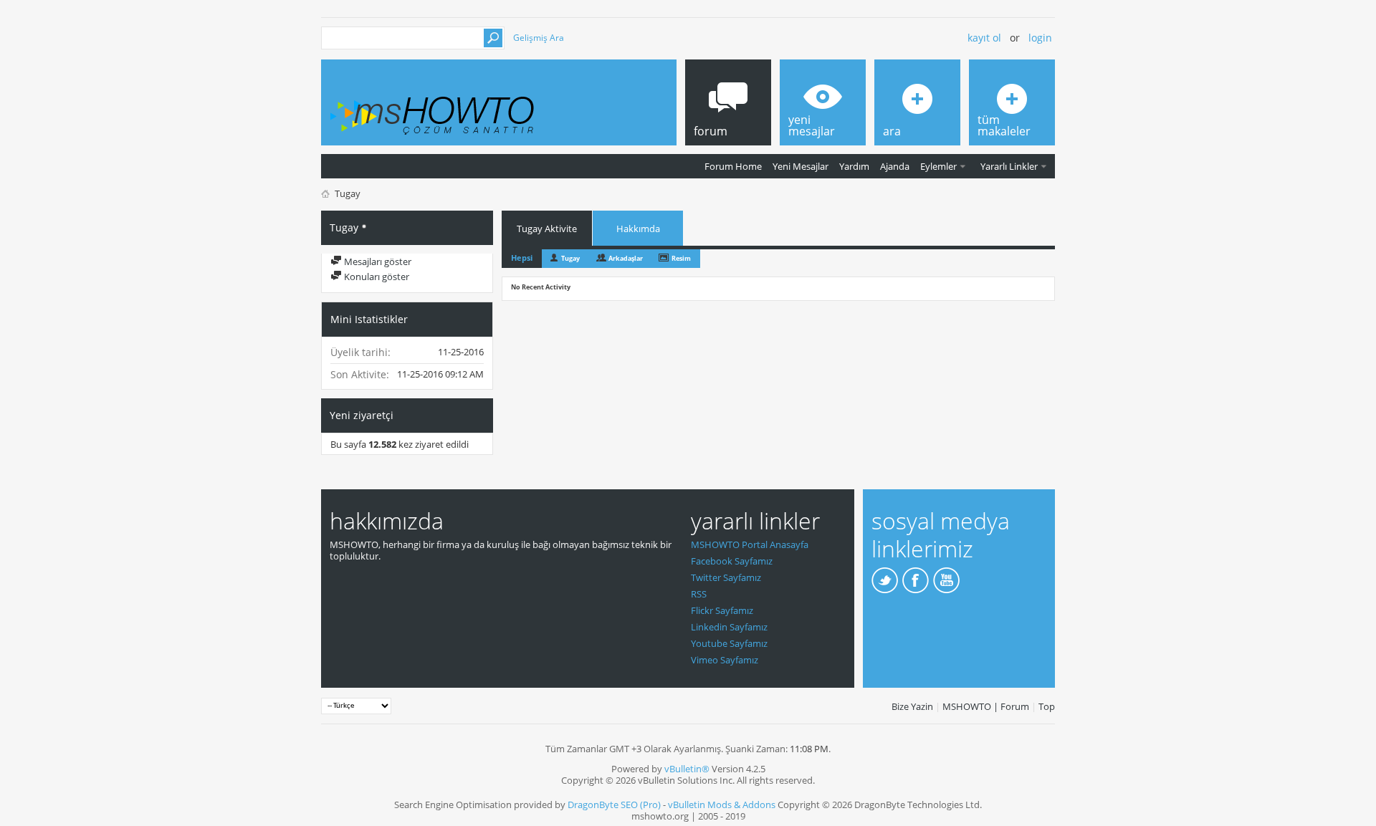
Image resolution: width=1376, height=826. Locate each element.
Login (1040, 37)
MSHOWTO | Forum (985, 706)
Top (1046, 706)
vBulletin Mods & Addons (721, 804)
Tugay (570, 258)
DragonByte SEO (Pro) (614, 804)
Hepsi (521, 257)
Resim (681, 258)
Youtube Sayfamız (729, 643)
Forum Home (733, 166)
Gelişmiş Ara (538, 38)
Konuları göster (375, 276)
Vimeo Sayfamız (724, 659)
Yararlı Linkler (1009, 166)
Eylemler (938, 166)
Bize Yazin (912, 706)
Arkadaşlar (625, 258)
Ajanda (894, 166)
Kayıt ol (984, 37)
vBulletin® (687, 768)
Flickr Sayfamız (722, 610)
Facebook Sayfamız (732, 560)
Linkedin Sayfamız (729, 626)
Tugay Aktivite (547, 228)
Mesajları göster (376, 261)
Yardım (854, 166)
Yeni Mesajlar (800, 166)
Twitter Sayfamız (726, 577)
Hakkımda (638, 228)
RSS (699, 593)
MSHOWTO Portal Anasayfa (749, 544)
